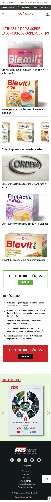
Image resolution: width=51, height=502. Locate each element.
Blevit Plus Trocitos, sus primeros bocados (23, 260)
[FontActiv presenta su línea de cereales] (26, 133)
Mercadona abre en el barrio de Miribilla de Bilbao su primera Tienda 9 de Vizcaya (25, 337)
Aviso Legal (25, 477)
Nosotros (25, 474)
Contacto (25, 471)
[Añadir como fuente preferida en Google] (46, 479)
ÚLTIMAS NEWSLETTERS (27, 7)
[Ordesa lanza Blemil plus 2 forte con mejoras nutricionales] (26, 53)
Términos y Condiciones (25, 484)
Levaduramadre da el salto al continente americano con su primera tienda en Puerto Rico (24, 329)
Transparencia (25, 481)
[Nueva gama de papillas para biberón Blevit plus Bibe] (26, 93)
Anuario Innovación (25, 2)
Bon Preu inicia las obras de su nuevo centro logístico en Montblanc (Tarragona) (23, 322)
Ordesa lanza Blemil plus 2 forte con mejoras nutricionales (25, 71)
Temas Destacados (10, 2)
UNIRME (25, 282)
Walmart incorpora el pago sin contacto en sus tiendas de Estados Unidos (24, 304)
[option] (25, 410)
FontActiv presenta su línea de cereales (22, 149)
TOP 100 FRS (37, 2)
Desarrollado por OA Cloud (25, 497)
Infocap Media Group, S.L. (29, 493)
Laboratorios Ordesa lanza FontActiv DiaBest (25, 223)
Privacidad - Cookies (26, 487)
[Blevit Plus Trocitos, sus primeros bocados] (26, 243)
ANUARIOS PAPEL (8, 7)
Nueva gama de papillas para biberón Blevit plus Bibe (24, 111)
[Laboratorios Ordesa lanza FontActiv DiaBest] (26, 207)
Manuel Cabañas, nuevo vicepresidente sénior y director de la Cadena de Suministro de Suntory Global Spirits (24, 313)
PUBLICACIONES (11, 380)
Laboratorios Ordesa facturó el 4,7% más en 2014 (24, 185)
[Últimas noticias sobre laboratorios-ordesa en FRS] (25, 14)
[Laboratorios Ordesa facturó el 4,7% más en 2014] (26, 167)
